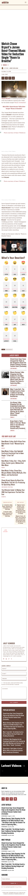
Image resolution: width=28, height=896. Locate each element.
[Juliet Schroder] (2, 68)
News (3, 467)
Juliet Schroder (13, 68)
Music (12, 417)
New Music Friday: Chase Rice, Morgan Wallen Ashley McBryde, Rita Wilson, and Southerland (13, 473)
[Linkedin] (6, 658)
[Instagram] (3, 658)
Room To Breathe (20, 102)
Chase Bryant (9, 349)
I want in (13, 883)
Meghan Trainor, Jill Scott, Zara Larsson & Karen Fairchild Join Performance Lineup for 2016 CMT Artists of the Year (20, 519)
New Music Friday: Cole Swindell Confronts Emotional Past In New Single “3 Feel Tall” (12, 453)
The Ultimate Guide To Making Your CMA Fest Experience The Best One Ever (13, 492)
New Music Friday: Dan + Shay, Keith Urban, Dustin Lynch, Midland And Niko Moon (13, 463)
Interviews (13, 368)
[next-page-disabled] (25, 771)
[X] (6, 78)
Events (3, 496)
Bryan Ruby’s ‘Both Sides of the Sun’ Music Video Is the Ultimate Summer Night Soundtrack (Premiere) (18, 424)
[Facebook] (2, 78)
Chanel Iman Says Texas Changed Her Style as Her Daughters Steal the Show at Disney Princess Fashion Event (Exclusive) (18, 362)
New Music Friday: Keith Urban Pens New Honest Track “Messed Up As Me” (13, 443)
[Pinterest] (9, 78)
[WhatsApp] (13, 78)
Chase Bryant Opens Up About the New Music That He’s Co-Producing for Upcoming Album (13, 482)
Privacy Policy (18, 887)
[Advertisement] (14, 24)
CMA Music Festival (7, 487)
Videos (12, 430)
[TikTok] (8, 658)
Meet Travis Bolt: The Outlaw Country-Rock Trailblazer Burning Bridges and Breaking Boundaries (17, 392)
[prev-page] (2, 771)
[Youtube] (15, 799)
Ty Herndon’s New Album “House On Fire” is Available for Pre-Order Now (7, 514)
